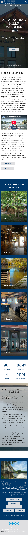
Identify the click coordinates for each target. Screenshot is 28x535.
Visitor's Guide (9, 5)
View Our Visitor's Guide (14, 499)
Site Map (16, 529)
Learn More (14, 60)
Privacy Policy (20, 527)
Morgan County (14, 503)
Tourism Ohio (8, 511)
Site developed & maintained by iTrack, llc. (16, 531)
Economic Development (14, 507)
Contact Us (7, 168)
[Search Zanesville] (26, 2)
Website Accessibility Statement (7, 529)
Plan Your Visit (18, 5)
